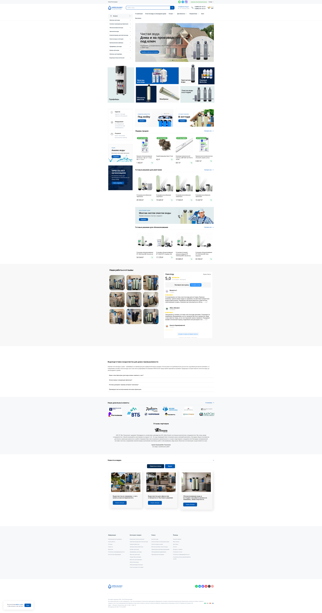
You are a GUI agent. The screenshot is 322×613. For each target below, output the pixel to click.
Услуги (171, 13)
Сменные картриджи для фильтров (119, 24)
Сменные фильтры (134, 544)
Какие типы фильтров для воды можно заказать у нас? (126, 375)
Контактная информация (114, 554)
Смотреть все (208, 131)
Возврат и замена (177, 549)
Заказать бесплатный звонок (199, 2)
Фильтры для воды (115, 20)
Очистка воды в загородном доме (155, 13)
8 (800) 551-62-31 (200, 6)
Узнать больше (119, 503)
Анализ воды (154, 539)
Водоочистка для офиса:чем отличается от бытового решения (160, 497)
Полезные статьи (177, 552)
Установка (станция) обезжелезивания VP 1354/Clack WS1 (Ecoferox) (183, 254)
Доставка (175, 544)
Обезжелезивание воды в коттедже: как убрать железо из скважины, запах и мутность (195, 497)
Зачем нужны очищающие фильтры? (120, 380)
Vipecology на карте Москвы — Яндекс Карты (188, 337)
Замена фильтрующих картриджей (160, 549)
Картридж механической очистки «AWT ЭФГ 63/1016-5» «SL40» (184, 157)
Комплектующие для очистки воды (119, 35)
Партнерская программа (157, 554)
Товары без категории (135, 557)
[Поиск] (172, 8)
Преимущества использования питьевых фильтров (125, 389)
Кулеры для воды (114, 50)
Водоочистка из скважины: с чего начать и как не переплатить (125, 497)
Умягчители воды (114, 31)
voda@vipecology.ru (183, 6)
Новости (110, 546)
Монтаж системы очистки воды (159, 546)
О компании (139, 13)
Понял (27, 605)
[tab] (155, 466)
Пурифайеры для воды (116, 46)
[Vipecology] (115, 8)
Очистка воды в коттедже (116, 39)
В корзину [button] (152, 162)
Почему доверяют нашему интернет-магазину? (124, 384)
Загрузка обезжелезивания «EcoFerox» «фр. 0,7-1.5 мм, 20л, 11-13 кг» (144, 157)
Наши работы (111, 541)
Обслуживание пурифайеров (158, 552)
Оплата (175, 546)
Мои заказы (176, 541)
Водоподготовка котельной (117, 57)
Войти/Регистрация (112, 2)
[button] (172, 60)
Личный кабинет (177, 539)
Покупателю (193, 13)
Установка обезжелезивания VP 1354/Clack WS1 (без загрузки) (203, 254)
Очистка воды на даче (157, 544)
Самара (210, 2)
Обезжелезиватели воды (116, 27)
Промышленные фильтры (116, 42)
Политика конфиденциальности (116, 552)
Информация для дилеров (115, 539)
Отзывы (110, 544)
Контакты (138, 18)
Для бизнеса (181, 13)
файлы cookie (19, 604)
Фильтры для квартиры (116, 54)
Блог (202, 13)
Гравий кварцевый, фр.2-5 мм (164, 156)
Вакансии (110, 549)
